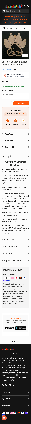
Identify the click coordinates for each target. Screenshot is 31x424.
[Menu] (2, 6)
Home (3, 27)
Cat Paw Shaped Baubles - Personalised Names (15, 29)
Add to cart (21, 103)
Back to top (15, 341)
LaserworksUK (6, 69)
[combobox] (15, 11)
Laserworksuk (10, 420)
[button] (28, 6)
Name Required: (8, 91)
